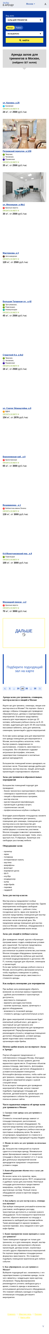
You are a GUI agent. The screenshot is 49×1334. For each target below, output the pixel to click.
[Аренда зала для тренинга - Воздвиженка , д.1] (24, 488)
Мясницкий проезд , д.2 (14, 602)
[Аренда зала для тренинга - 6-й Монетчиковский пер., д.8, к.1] (24, 536)
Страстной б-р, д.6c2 (13, 355)
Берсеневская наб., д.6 (14, 456)
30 (35, 688)
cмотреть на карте (10, 109)
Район (19, 28)
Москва (29, 4)
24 (18, 688)
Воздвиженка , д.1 (12, 505)
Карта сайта (25, 1317)
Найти (25, 40)
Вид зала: (10, 16)
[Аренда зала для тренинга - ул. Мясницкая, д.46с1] (24, 187)
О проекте (11, 1314)
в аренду (8, 4)
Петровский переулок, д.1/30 (17, 151)
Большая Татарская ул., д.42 (17, 301)
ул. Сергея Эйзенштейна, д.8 (17, 408)
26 (27, 688)
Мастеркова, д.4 (11, 253)
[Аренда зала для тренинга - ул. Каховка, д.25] (24, 85)
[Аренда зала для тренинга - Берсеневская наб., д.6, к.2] (24, 439)
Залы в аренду (40, 1329)
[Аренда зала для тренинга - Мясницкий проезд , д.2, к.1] (24, 584)
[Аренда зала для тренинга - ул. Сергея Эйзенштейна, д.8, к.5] (24, 391)
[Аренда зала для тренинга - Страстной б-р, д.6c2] (24, 337)
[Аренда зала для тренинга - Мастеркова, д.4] (24, 235)
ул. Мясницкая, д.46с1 (14, 204)
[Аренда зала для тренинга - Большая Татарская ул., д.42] (24, 284)
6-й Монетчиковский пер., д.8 (17, 553)
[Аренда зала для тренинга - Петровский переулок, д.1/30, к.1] (24, 134)
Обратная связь (25, 1314)
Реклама (38, 1314)
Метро (10, 28)
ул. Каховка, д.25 (11, 103)
